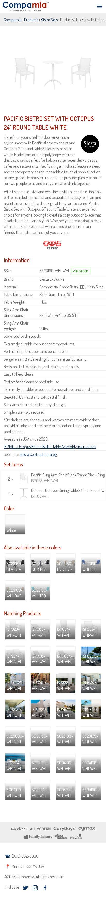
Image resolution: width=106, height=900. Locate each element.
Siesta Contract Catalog (38, 454)
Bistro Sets (49, 19)
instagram (35, 887)
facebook (44, 887)
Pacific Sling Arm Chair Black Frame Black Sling (67, 477)
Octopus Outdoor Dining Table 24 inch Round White (67, 493)
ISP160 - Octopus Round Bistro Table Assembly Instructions (50, 446)
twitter (25, 887)
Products (31, 19)
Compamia (13, 19)
